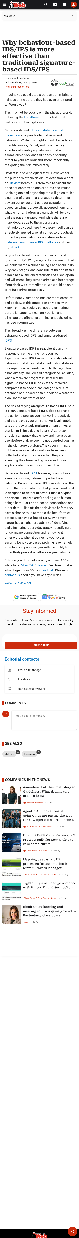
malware (11, 242)
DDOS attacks (48, 242)
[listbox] (39, 679)
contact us (12, 575)
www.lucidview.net (18, 583)
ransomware (27, 242)
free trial (47, 570)
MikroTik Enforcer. (34, 565)
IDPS (8, 340)
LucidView (31, 117)
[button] (4, 4)
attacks (15, 247)
